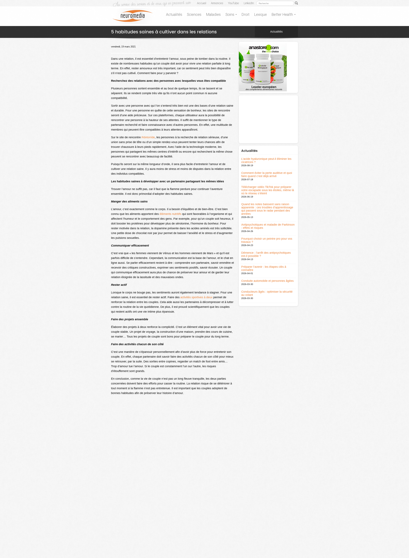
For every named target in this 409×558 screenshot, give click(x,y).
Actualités (174, 14)
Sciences (194, 14)
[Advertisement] (268, 119)
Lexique (260, 14)
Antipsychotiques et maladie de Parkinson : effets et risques (268, 226)
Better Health (283, 14)
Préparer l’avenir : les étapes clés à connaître (263, 268)
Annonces (217, 3)
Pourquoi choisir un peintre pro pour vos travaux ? (266, 240)
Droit (245, 14)
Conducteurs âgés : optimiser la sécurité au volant (267, 293)
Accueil (201, 3)
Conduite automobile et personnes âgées (267, 280)
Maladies (213, 14)
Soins (230, 14)
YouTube (233, 3)
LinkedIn (249, 3)
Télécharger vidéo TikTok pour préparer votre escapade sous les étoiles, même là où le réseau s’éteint (267, 190)
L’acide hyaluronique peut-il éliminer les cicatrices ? (266, 160)
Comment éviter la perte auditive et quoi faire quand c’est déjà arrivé (266, 174)
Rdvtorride (148, 137)
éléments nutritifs (170, 214)
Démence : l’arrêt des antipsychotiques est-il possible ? (266, 254)
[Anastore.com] (263, 67)
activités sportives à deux (196, 297)
